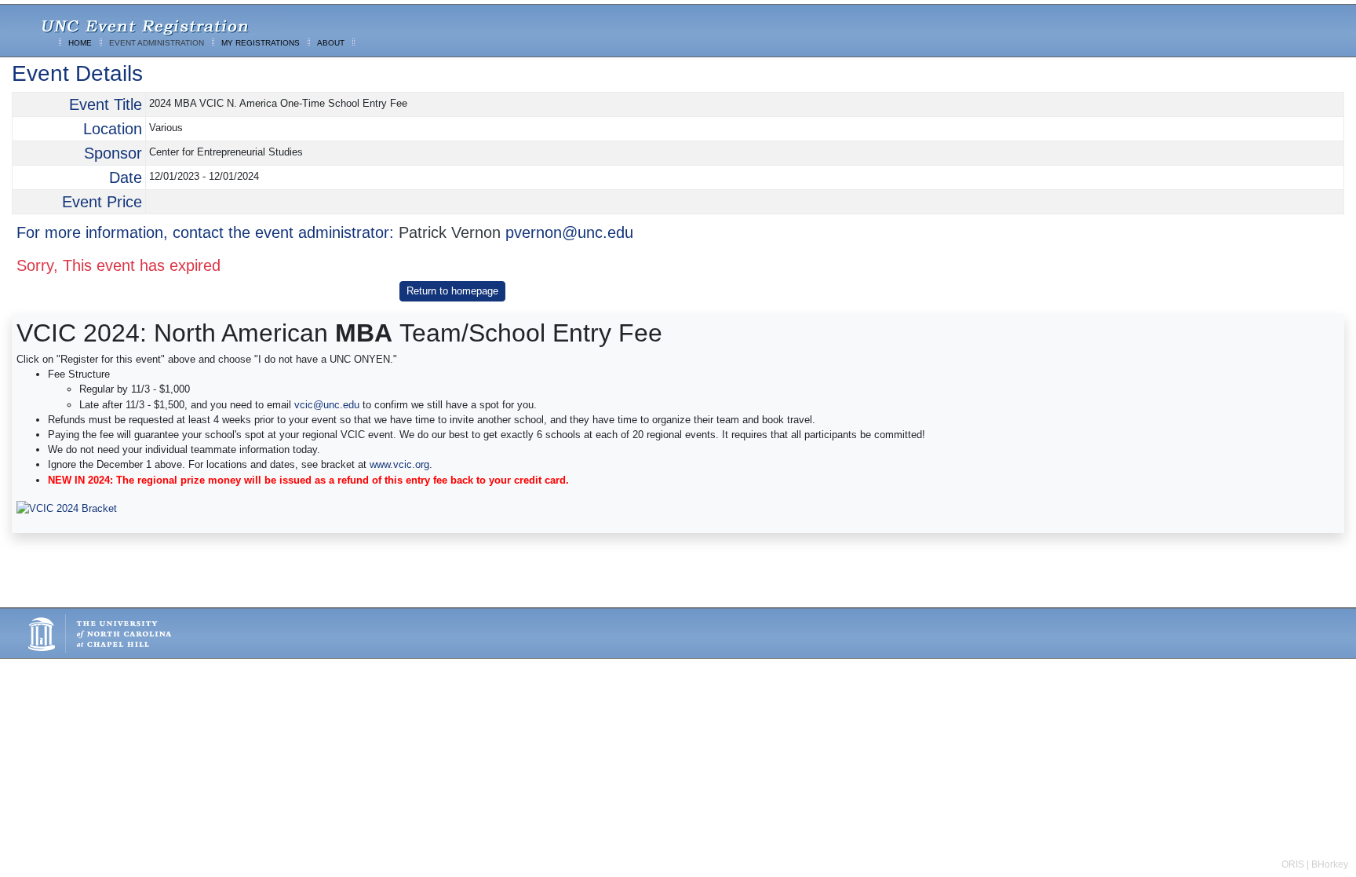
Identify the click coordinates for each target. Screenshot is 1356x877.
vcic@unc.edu (326, 405)
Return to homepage (452, 291)
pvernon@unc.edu (569, 232)
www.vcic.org (399, 464)
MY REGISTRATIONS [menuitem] (260, 42)
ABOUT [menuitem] (330, 42)
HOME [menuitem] (80, 42)
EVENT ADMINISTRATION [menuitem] (156, 42)
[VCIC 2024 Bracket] (66, 507)
